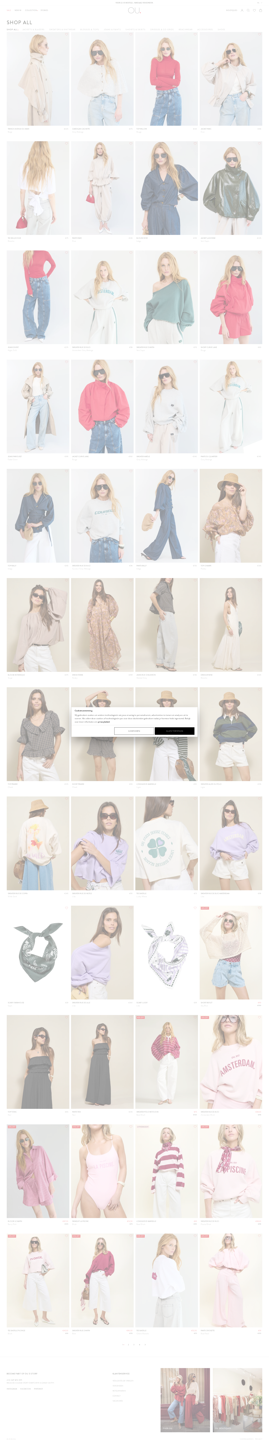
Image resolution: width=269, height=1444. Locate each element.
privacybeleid (104, 721)
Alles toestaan (174, 731)
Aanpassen (134, 731)
